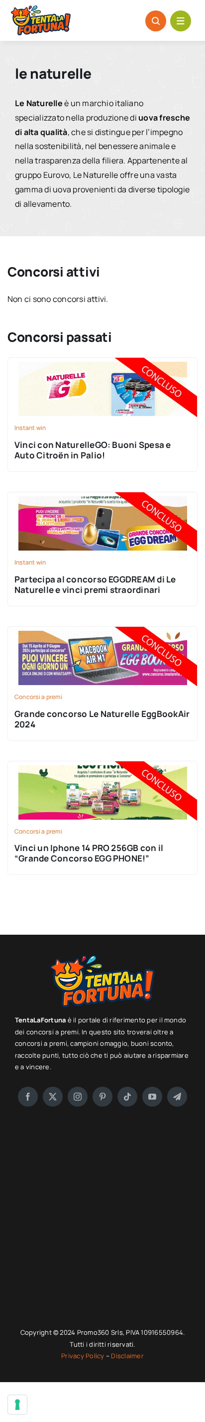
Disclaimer (127, 1355)
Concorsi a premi (38, 697)
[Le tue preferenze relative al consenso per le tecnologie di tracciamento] (17, 1404)
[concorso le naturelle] (102, 630)
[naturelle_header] (102, 496)
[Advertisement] (102, 1216)
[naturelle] (102, 361)
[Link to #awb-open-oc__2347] (180, 20)
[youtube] (152, 1097)
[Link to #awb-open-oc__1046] (155, 20)
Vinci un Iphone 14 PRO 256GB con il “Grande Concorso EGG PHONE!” (88, 853)
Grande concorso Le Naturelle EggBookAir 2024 (102, 719)
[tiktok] (127, 1097)
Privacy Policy (83, 1355)
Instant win (30, 428)
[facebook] (28, 1097)
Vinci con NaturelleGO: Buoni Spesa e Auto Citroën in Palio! (92, 450)
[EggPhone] (102, 765)
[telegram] (177, 1097)
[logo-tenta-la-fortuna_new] (41, 9)
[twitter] (53, 1097)
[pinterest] (102, 1097)
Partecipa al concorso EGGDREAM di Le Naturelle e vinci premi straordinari (95, 584)
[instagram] (78, 1097)
